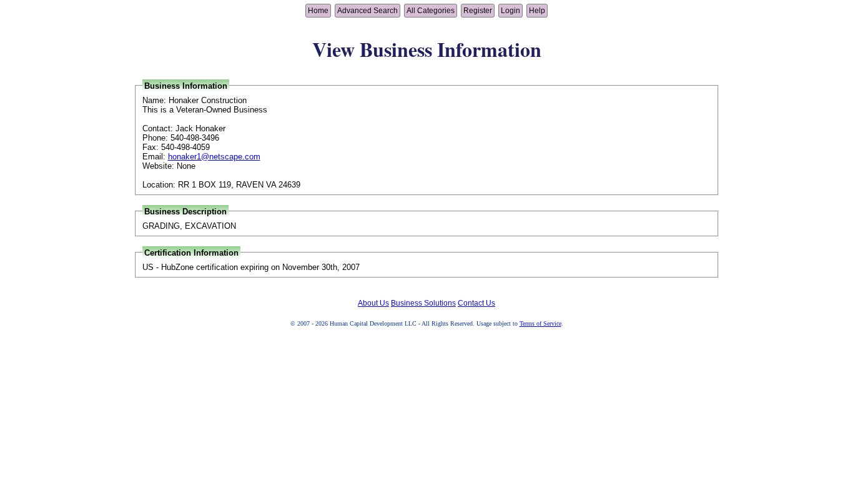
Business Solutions (423, 303)
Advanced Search (367, 10)
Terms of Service (540, 323)
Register (477, 10)
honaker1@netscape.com (214, 156)
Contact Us (476, 303)
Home (318, 10)
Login (510, 10)
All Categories (431, 10)
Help (537, 10)
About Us (373, 303)
